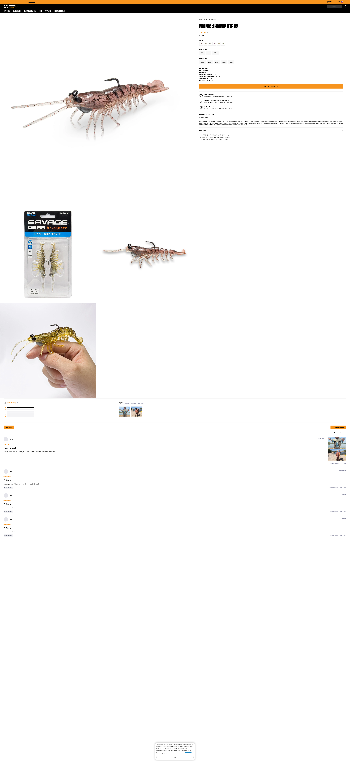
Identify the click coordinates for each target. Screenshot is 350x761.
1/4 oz (231, 62)
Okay (175, 757)
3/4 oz (224, 62)
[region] (130, 412)
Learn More (32, 2)
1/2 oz (216, 62)
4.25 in (215, 52)
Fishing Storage (59, 11)
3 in (209, 52)
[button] (204, 32)
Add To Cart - (271, 86)
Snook (205, 19)
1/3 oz (209, 62)
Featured (7, 11)
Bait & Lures (17, 11)
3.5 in (202, 52)
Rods (40, 11)
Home (200, 19)
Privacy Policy (188, 752)
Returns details (229, 108)
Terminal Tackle (30, 11)
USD (345, 2)
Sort (330, 433)
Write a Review (340, 427)
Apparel (48, 11)
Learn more (229, 96)
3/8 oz (202, 62)
